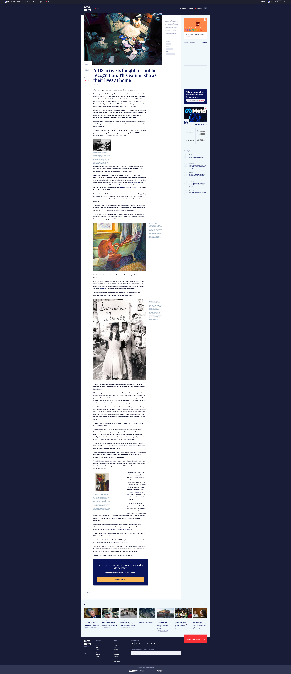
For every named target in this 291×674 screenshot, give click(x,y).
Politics (176, 620)
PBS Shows (20, 2)
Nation (140, 620)
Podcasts (191, 8)
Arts (100, 85)
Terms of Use (117, 661)
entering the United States (128, 187)
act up (167, 41)
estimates (139, 475)
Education (98, 658)
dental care (96, 185)
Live (205, 8)
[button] (267, 2)
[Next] (205, 604)
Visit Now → (188, 36)
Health (97, 656)
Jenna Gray (86, 64)
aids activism (169, 49)
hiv (167, 51)
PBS (7, 1)
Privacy (115, 660)
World (85, 620)
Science (98, 654)
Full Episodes (183, 8)
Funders (115, 651)
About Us (116, 644)
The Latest (87, 605)
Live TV (13, 2)
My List (35, 2)
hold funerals (103, 288)
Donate (50, 2)
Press (115, 647)
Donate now (119, 579)
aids (167, 46)
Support (115, 652)
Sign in (279, 2)
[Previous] (202, 604)
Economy (98, 652)
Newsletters (199, 8)
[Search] (285, 2)
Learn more (204, 42)
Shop (42, 2)
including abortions (134, 182)
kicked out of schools (125, 185)
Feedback (116, 649)
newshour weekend (170, 54)
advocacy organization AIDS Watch (121, 529)
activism (168, 44)
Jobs (115, 658)
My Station (28, 2)
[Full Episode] (195, 114)
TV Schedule (117, 645)
